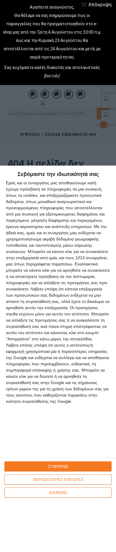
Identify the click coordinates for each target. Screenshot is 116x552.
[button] (97, 4)
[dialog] (58, 359)
